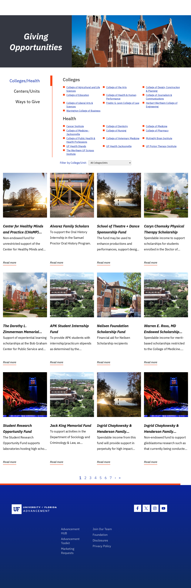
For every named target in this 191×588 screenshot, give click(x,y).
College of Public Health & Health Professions (80, 140)
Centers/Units (27, 91)
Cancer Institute (75, 126)
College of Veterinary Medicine (122, 138)
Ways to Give (28, 101)
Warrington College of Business (83, 110)
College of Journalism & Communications (159, 97)
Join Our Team (102, 529)
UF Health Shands (76, 146)
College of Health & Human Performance (121, 97)
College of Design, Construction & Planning (163, 89)
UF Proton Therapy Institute (161, 146)
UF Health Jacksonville (119, 146)
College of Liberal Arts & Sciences (79, 104)
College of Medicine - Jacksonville (77, 132)
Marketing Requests (67, 551)
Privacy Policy (102, 546)
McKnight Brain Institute (159, 138)
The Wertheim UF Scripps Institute (80, 152)
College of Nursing (116, 130)
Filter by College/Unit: (73, 162)
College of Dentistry (117, 126)
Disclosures (100, 540)
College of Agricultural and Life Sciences (83, 89)
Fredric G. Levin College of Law (122, 102)
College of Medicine (156, 126)
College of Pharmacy (157, 130)
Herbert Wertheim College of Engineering (161, 104)
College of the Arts (116, 87)
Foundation (100, 535)
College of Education (77, 95)
